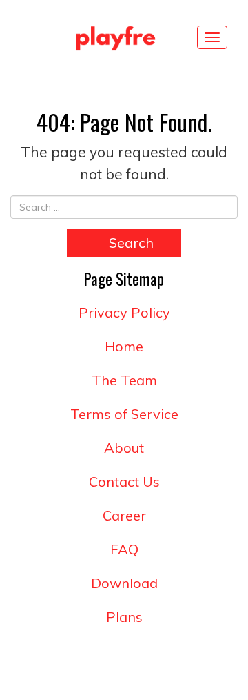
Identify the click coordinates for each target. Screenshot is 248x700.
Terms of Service (124, 413)
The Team (124, 380)
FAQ (124, 549)
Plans (124, 616)
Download (124, 583)
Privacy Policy (124, 312)
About (124, 447)
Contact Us (124, 481)
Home (124, 346)
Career (124, 515)
